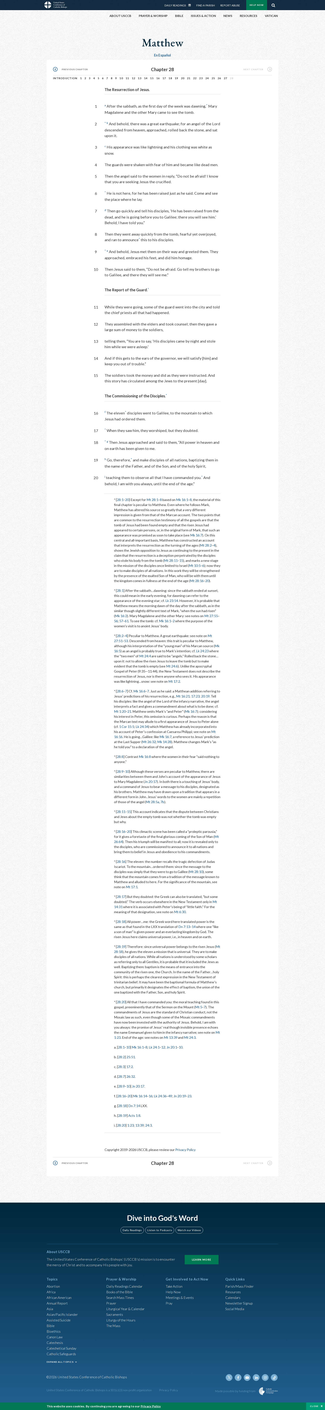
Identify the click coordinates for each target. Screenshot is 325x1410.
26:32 (130, 1076)
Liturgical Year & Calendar (125, 1309)
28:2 (120, 636)
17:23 (195, 696)
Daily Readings (175, 5)
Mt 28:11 (171, 560)
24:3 (148, 1125)
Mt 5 (198, 1007)
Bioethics (54, 1331)
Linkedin (256, 1377)
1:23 (130, 1125)
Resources (233, 1292)
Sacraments (114, 1314)
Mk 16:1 (182, 500)
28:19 (121, 947)
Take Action (174, 1286)
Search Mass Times (120, 1298)
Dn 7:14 (134, 1106)
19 (176, 78)
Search (273, 4)
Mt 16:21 (183, 696)
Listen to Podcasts (159, 1230)
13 (139, 78)
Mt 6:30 (180, 912)
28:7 (121, 1076)
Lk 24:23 (202, 651)
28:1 (120, 500)
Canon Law (54, 1337)
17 (164, 78)
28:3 (121, 1067)
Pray (169, 1303)
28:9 (120, 771)
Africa (51, 1292)
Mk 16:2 (121, 616)
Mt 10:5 (194, 565)
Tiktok (274, 1377)
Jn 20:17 (150, 782)
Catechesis (55, 1343)
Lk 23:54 (171, 601)
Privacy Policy (185, 1150)
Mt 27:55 (211, 616)
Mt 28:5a (152, 802)
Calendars (232, 1298)
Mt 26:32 (149, 742)
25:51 (130, 1057)
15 (152, 78)
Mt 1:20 (120, 711)
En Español (162, 55)
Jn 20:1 (171, 1047)
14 (146, 78)
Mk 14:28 (164, 742)
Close (314, 1406)
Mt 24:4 (145, 656)
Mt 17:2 (174, 681)
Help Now (257, 5)
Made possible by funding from (235, 1391)
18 (170, 78)
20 (183, 78)
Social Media (234, 1309)
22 (195, 78)
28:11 (121, 812)
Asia (50, 1309)
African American (59, 1298)
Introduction (65, 78)
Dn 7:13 (184, 927)
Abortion (53, 1286)
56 (116, 621)
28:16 (121, 831)
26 (219, 78)
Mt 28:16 (197, 581)
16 (158, 78)
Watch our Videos (189, 1230)
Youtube (247, 1377)
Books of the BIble (119, 1292)
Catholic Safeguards (61, 1354)
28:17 (121, 897)
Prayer (111, 1303)
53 (126, 641)
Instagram (265, 1377)
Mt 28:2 (206, 545)
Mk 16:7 (196, 535)
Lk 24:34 (142, 727)
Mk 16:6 (139, 691)
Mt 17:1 (131, 887)
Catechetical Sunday (61, 1348)
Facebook (238, 1377)
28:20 (121, 1002)
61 (126, 621)
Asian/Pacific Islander (62, 1314)
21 (189, 78)
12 (133, 78)
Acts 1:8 (134, 1115)
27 (225, 78)
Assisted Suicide (59, 1320)
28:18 (121, 922)
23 (201, 78)
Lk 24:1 (154, 1047)
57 (121, 621)
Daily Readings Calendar (191, 5)
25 (213, 78)
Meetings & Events (180, 1298)
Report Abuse (230, 5)
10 (121, 78)
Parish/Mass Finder (239, 1286)
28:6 (120, 691)
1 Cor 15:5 (126, 727)
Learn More (201, 1259)
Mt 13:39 (170, 1037)
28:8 (120, 757)
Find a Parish (205, 5)
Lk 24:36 (160, 1096)
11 (127, 78)
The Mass (113, 1326)
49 (170, 1096)
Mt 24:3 (190, 1037)
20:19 (205, 696)
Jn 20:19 (179, 1096)
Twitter (229, 1377)
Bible (51, 1326)
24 (207, 78)
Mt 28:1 (152, 500)
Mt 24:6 (172, 666)
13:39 (139, 1125)
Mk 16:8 (145, 757)
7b (162, 802)
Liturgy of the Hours (120, 1320)
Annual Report (57, 1303)
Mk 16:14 (140, 1096)
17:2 (129, 1067)
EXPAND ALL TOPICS (60, 1361)
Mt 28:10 (196, 872)
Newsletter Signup (239, 1303)
